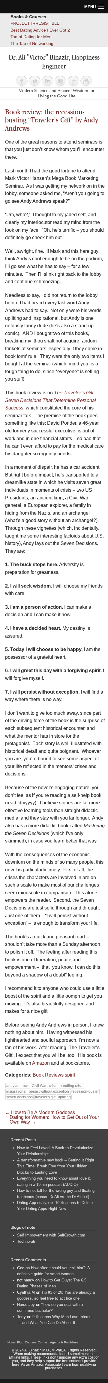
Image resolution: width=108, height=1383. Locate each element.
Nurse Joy (26, 1304)
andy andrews (17, 1086)
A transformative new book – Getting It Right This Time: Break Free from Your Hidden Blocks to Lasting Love (55, 1166)
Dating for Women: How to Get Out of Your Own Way (54, 1120)
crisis (53, 1086)
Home (12, 1342)
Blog (20, 1342)
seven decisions (19, 1097)
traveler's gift (45, 1097)
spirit (70, 1074)
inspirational (16, 1091)
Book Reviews (48, 1074)
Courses (30, 1342)
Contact (43, 1342)
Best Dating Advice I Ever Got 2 (40, 30)
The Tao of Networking (31, 43)
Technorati (26, 1241)
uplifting (64, 1097)
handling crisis (71, 1086)
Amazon (41, 1063)
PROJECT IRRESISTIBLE (34, 23)
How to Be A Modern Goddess (40, 1112)
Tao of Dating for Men (31, 36)
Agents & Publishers (64, 1342)
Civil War (39, 1086)
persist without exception (49, 1091)
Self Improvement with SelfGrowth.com (51, 1235)
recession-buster (85, 1091)
